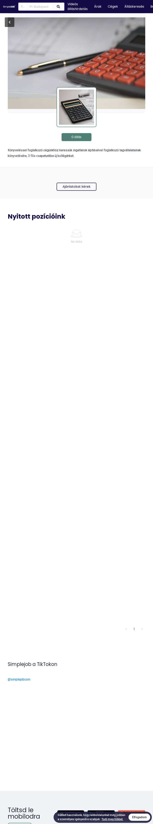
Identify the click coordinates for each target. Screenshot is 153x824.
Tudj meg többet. (112, 819)
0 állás (76, 137)
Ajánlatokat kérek (76, 186)
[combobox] (39, 6)
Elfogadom (139, 817)
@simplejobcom (19, 679)
